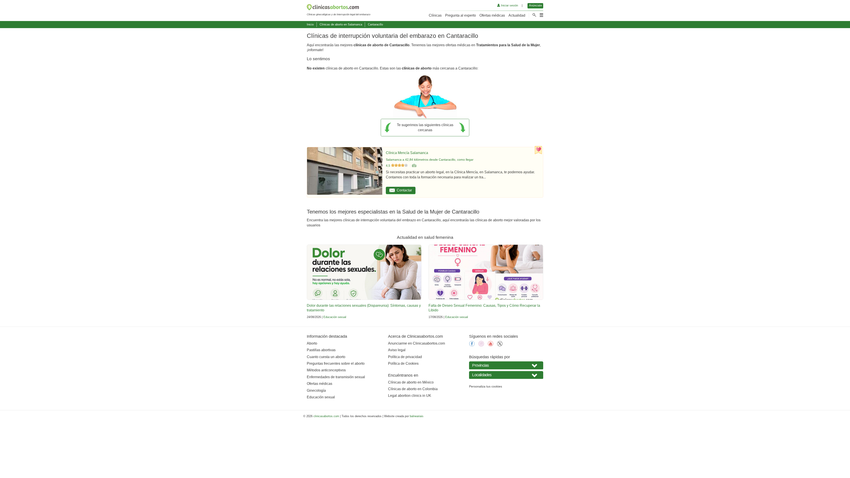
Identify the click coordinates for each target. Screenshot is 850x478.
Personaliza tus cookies (485, 386)
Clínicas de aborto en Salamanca (341, 24)
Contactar (404, 190)
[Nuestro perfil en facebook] (472, 345)
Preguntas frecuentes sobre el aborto (336, 363)
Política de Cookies (403, 363)
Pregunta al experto (460, 15)
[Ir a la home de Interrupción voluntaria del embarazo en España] (338, 8)
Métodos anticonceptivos (326, 370)
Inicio (310, 24)
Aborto (312, 343)
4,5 (388, 165)
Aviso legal (397, 350)
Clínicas (435, 15)
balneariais (416, 416)
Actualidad (516, 15)
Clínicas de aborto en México (411, 382)
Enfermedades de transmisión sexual (336, 377)
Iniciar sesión (509, 5)
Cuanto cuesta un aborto (326, 357)
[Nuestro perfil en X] (500, 345)
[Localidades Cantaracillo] (506, 375)
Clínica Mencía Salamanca (407, 153)
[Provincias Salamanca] (506, 365)
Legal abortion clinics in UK (409, 395)
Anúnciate (535, 5)
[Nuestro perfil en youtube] (490, 345)
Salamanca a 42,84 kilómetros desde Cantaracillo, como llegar (429, 159)
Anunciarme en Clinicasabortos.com (416, 343)
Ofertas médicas (492, 15)
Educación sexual (334, 317)
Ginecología (316, 390)
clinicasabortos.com (326, 416)
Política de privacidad (405, 357)
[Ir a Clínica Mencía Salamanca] (413, 165)
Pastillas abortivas (321, 350)
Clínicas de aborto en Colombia (413, 389)
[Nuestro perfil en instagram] (481, 345)
